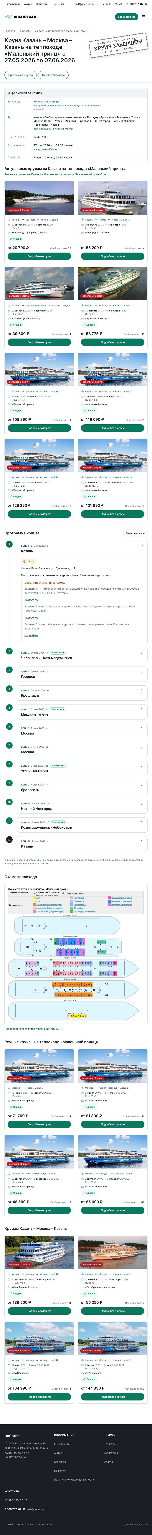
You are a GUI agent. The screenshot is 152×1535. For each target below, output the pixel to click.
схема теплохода (91, 105)
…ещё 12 (127, 305)
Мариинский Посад (35, 305)
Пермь (102, 219)
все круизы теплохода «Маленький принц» (57, 105)
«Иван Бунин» (19, 1287)
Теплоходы (111, 1452)
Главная (9, 30)
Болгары (30, 219)
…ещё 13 (127, 391)
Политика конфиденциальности (74, 1479)
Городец (103, 1173)
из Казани (25, 30)
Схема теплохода (53, 75)
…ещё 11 (53, 391)
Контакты (42, 4)
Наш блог (58, 4)
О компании (12, 4)
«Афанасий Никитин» (97, 318)
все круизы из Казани (45, 149)
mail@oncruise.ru (84, 4)
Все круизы (111, 1444)
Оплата (108, 1461)
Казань (15, 219)
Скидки (17, 238)
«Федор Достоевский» (97, 232)
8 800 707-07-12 (137, 4)
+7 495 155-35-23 (110, 4)
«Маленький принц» (46, 101)
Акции (28, 4)
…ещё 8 (128, 1173)
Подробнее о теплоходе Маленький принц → (33, 1028)
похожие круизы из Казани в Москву (53, 128)
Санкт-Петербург (109, 1087)
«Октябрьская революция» (100, 1287)
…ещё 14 (53, 477)
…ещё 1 (54, 219)
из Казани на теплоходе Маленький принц (62, 30)
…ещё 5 (124, 1087)
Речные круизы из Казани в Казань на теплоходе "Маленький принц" (53, 174)
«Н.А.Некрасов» (20, 1373)
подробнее (31, 599)
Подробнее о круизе (39, 256)
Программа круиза (20, 75)
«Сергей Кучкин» (21, 318)
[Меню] (143, 17)
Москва (103, 305)
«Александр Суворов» (24, 232)
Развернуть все (135, 533)
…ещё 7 (39, 1087)
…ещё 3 (125, 219)
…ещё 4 (66, 305)
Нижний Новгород (36, 1173)
